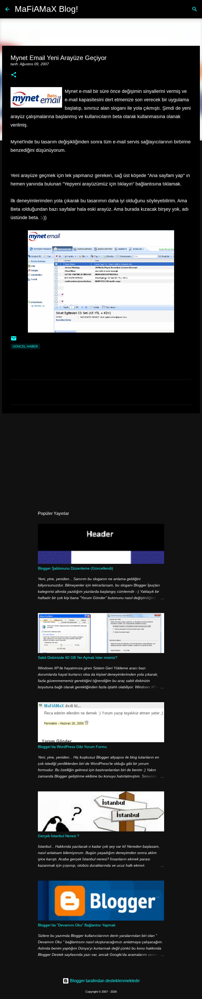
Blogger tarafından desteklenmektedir (104, 980)
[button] (14, 75)
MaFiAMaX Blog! (46, 9)
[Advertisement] (101, 458)
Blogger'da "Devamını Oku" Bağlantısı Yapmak (76, 925)
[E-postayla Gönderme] (14, 340)
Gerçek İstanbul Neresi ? (58, 836)
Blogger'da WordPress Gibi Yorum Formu (72, 747)
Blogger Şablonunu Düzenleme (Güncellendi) (75, 568)
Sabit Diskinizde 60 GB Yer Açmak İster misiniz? (77, 657)
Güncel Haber (25, 346)
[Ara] (85, 9)
